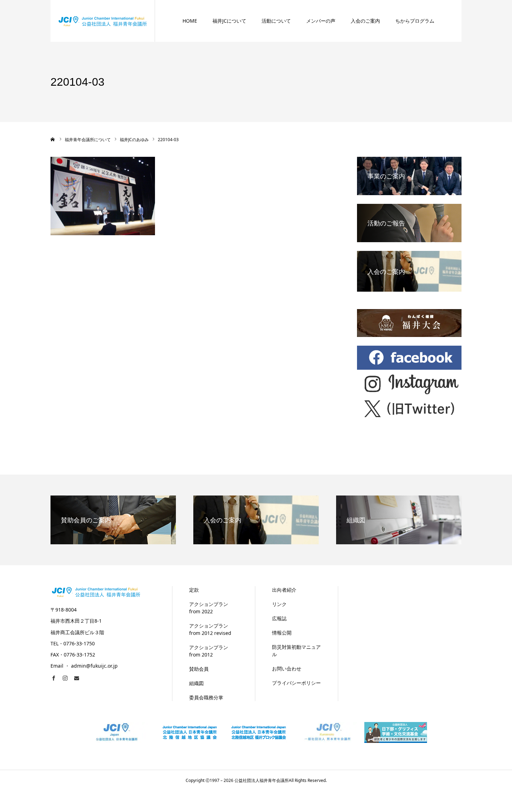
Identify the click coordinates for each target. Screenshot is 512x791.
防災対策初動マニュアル (296, 651)
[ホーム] (53, 139)
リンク (279, 604)
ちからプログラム (414, 20)
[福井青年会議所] (102, 20)
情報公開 (282, 632)
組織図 (196, 683)
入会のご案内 (365, 20)
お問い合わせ (286, 668)
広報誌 (279, 618)
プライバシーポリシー (296, 682)
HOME (190, 20)
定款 (194, 589)
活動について (276, 20)
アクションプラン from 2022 (208, 608)
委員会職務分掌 (206, 697)
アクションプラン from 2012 (208, 651)
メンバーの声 (320, 20)
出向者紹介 (284, 589)
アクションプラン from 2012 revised (210, 629)
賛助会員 (199, 669)
